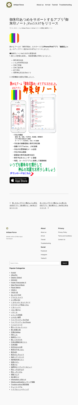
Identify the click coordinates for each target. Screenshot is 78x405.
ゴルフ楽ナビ (16, 310)
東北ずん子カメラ (17, 355)
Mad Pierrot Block (18, 285)
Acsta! (13, 273)
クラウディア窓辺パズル (20, 305)
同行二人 (14, 335)
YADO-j (14, 290)
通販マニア (15, 374)
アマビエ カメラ (17, 297)
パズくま (14, 312)
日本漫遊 (14, 345)
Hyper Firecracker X (18, 282)
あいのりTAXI (16, 295)
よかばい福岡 (16, 317)
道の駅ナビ (15, 377)
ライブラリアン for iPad (20, 320)
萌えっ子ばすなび (17, 370)
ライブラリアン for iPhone (21, 322)
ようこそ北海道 (16, 315)
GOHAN (14, 280)
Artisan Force (19, 5)
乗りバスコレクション (19, 327)
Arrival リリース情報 (37, 28)
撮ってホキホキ (16, 340)
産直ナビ (14, 365)
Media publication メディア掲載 (23, 382)
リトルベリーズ (16, 325)
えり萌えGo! (15, 300)
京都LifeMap (15, 332)
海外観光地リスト (17, 360)
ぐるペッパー (16, 307)
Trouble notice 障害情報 (20, 384)
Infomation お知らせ (18, 379)
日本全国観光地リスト (19, 342)
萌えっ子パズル (16, 372)
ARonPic (14, 275)
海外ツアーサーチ (17, 357)
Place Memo (15, 287)
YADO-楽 (14, 292)
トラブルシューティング (20, 389)
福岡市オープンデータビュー (21, 367)
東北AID (14, 352)
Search (65, 263)
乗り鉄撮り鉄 (16, 330)
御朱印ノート (49, 28)
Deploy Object (16, 278)
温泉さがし (15, 362)
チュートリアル (16, 387)
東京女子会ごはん (17, 350)
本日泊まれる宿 (16, 347)
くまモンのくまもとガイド (20, 302)
